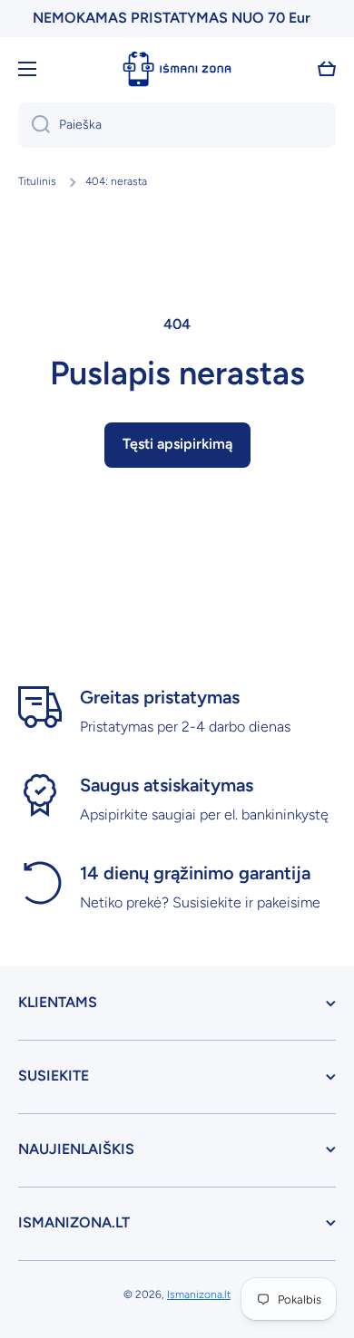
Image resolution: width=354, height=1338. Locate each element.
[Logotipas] (177, 69)
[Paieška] (34, 125)
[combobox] (177, 125)
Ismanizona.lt (199, 1294)
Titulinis (37, 181)
